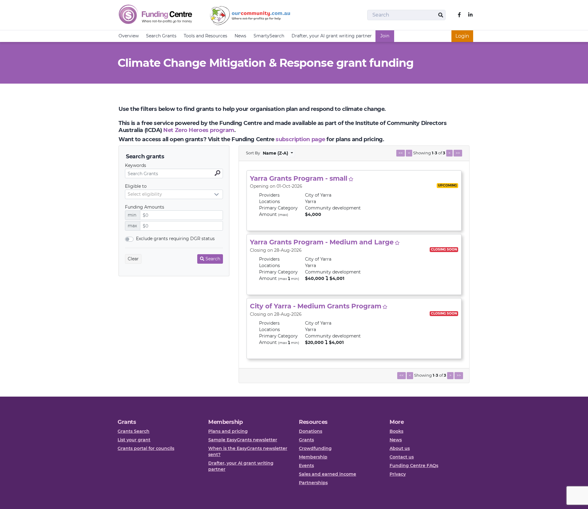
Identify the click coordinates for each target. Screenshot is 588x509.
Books (396, 431)
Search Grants (161, 36)
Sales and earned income (327, 474)
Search (212, 259)
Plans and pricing (228, 431)
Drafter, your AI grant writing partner (332, 36)
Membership (313, 457)
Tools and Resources (205, 36)
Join (384, 36)
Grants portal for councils (146, 448)
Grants (306, 440)
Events (306, 465)
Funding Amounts (144, 207)
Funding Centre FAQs (414, 465)
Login (462, 36)
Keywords (135, 165)
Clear (133, 259)
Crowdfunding (315, 448)
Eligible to (136, 186)
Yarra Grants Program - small (298, 178)
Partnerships (313, 482)
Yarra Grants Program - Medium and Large (322, 242)
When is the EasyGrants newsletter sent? (247, 451)
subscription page (300, 139)
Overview (129, 36)
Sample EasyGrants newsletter (242, 440)
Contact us (402, 457)
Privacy (398, 474)
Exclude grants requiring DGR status (175, 238)
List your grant (134, 440)
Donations (310, 431)
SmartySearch (269, 36)
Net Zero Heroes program (198, 130)
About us (400, 448)
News (240, 36)
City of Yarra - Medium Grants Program (315, 306)
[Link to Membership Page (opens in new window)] (351, 179)
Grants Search (133, 431)
